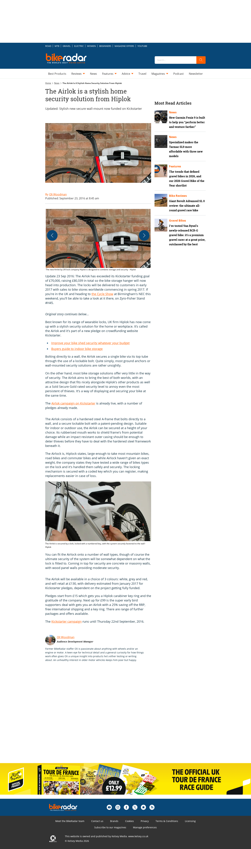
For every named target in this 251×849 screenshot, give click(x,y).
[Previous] (52, 235)
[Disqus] (102, 716)
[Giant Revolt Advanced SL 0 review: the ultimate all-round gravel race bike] (161, 200)
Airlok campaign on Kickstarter (73, 403)
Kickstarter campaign (66, 621)
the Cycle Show (102, 294)
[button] (98, 240)
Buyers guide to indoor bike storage (77, 349)
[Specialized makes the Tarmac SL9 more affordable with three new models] (161, 141)
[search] (201, 60)
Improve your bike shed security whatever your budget (90, 343)
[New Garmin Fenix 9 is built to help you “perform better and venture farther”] (161, 116)
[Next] (144, 235)
